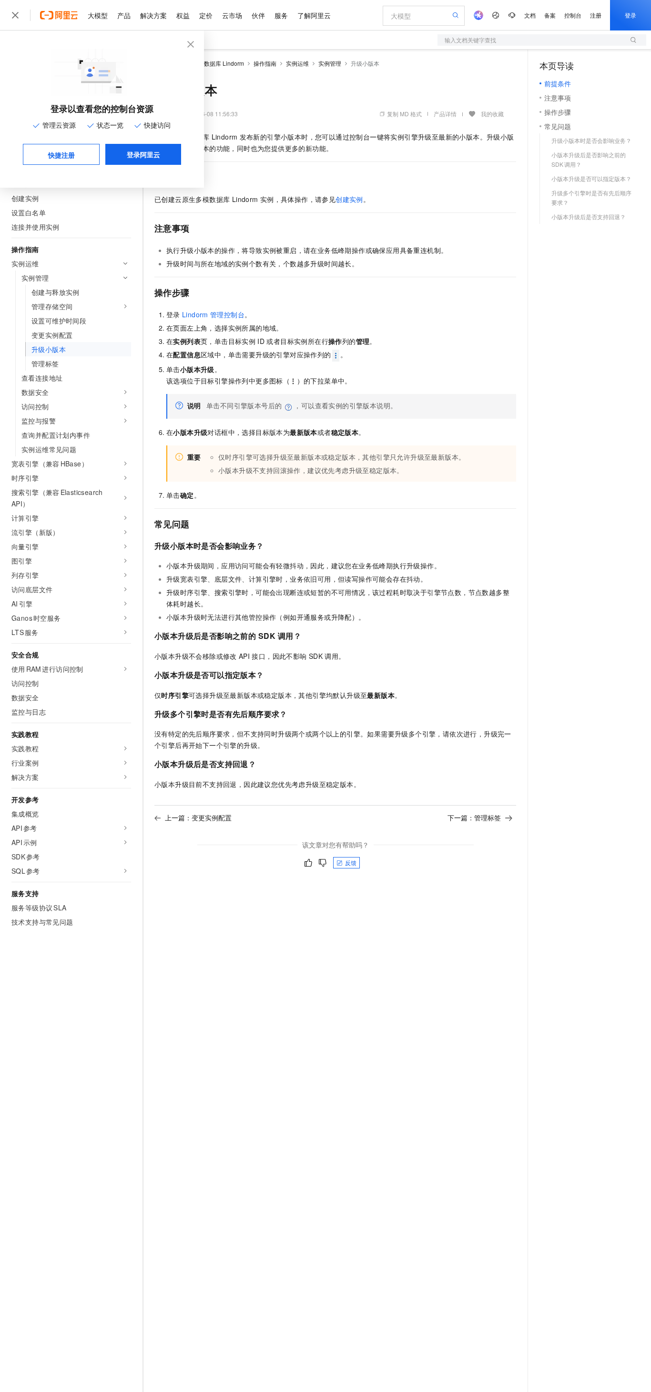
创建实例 (349, 199)
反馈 (350, 862)
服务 (281, 15)
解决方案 (153, 15)
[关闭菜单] (15, 15)
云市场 (232, 15)
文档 (530, 15)
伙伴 (258, 15)
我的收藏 (492, 114)
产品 (124, 15)
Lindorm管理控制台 (213, 314)
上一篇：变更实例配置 (198, 817)
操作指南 (265, 63)
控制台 (572, 15)
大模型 (98, 15)
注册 (595, 15)
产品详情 (445, 114)
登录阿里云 (143, 154)
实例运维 (297, 63)
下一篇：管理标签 (474, 817)
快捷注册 (61, 155)
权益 (183, 15)
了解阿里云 (314, 15)
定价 (206, 15)
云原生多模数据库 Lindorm (209, 63)
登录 (630, 15)
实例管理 (329, 63)
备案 (550, 15)
